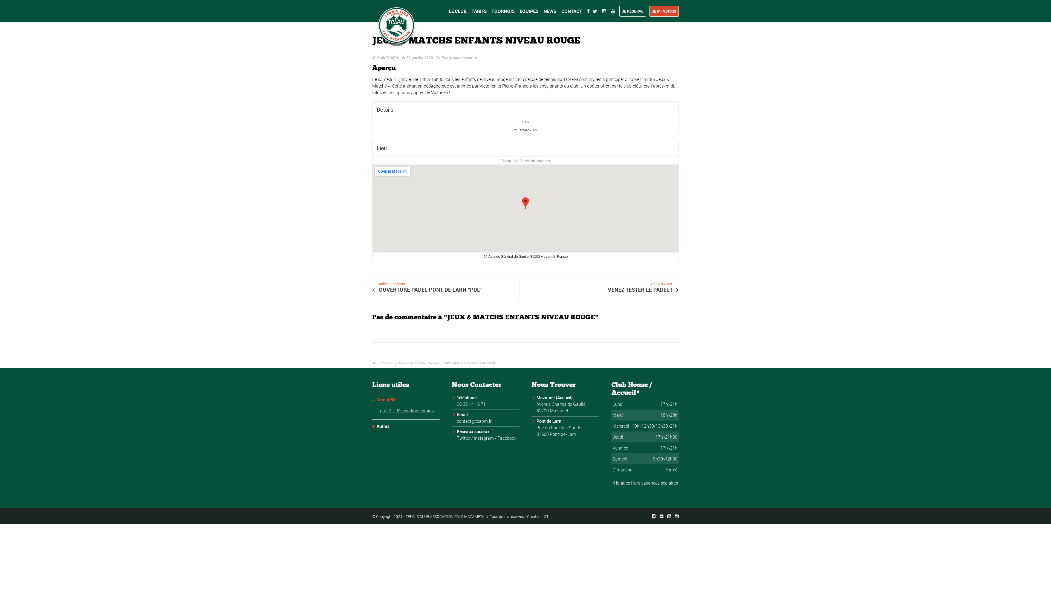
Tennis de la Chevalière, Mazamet (525, 160)
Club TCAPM (388, 57)
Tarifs (479, 11)
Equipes (529, 11)
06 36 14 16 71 (471, 404)
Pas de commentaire (459, 57)
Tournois (503, 11)
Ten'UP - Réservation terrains (406, 411)
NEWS (550, 11)
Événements (387, 363)
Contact (571, 11)
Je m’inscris (664, 11)
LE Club (458, 11)
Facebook (507, 438)
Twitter (463, 438)
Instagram (484, 438)
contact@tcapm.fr (474, 421)
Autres (383, 426)
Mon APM (386, 400)
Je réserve (632, 11)
